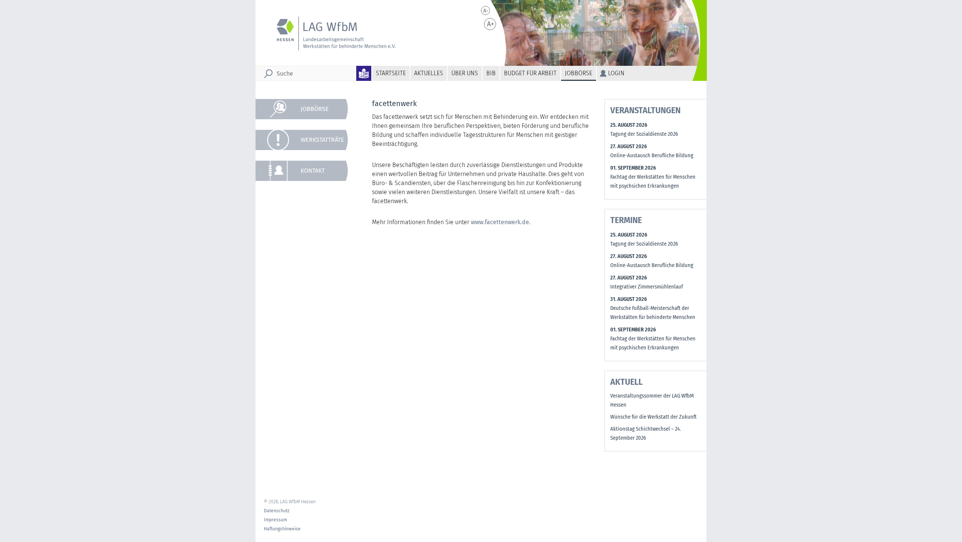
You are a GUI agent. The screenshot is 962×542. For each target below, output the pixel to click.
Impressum (275, 520)
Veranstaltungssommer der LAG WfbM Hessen (652, 400)
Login (616, 73)
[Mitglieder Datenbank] (306, 262)
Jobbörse (578, 73)
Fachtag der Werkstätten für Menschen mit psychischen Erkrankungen (653, 343)
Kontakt (313, 170)
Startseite (391, 73)
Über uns (464, 73)
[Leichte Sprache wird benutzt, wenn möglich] (364, 73)
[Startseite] (331, 33)
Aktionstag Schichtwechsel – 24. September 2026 (645, 433)
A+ (490, 24)
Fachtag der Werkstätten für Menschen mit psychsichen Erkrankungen (653, 181)
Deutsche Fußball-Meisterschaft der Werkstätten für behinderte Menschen (652, 312)
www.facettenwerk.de (500, 222)
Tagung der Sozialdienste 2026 (644, 134)
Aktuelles (428, 73)
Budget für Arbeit (530, 73)
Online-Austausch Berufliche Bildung (651, 155)
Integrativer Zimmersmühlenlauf (646, 287)
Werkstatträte (322, 139)
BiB (491, 73)
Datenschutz (276, 511)
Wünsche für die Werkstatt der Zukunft (653, 417)
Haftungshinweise (282, 529)
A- (486, 11)
